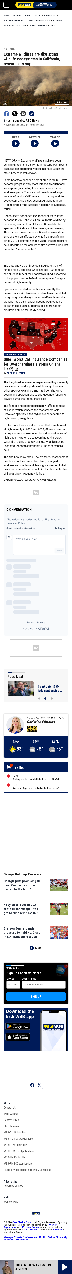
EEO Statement (12, 1126)
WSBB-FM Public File (15, 1145)
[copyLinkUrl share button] (31, 113)
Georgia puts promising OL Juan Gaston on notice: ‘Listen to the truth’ (22, 885)
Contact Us (10, 1107)
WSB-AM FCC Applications (18, 1138)
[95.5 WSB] (36, 4)
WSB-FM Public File (14, 1157)
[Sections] (6, 5)
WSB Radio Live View (39, 20)
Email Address (29, 978)
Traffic (28, 15)
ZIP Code (11, 978)
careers (57, 1229)
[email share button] (23, 113)
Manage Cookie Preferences (20, 1237)
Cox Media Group (22, 1222)
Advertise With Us (38, 25)
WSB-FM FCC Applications (18, 1163)
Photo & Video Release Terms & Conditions (27, 1169)
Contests (57, 20)
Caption (62, 102)
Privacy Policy (30, 1227)
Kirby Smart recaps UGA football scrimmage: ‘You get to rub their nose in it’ (21, 909)
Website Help (11, 1201)
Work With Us (11, 1113)
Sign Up (36, 996)
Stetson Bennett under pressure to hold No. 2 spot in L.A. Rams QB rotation (23, 932)
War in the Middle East (14, 20)
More (53, 25)
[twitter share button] (15, 113)
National (10, 49)
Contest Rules (11, 1120)
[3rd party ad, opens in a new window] (36, 334)
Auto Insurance (16, 373)
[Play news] (16, 143)
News (6, 15)
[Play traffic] (55, 143)
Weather (17, 15)
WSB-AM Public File (15, 1132)
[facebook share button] (6, 113)
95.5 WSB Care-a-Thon (15, 25)
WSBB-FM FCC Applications (19, 1151)
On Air (38, 15)
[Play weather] (35, 143)
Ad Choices (31, 1229)
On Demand (50, 15)
